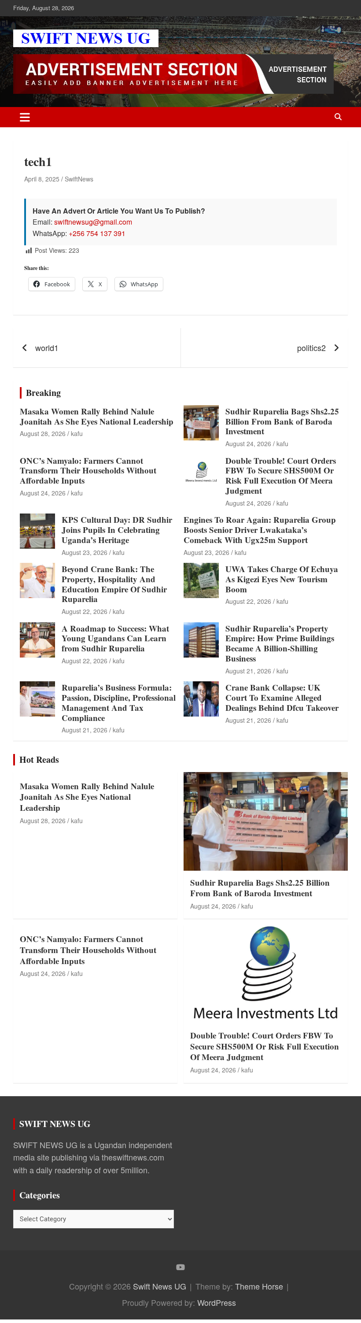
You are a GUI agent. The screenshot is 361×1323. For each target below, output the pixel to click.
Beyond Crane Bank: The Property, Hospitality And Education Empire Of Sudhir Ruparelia (114, 584)
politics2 (311, 347)
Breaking (43, 392)
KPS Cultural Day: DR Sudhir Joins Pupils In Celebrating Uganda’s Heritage (117, 530)
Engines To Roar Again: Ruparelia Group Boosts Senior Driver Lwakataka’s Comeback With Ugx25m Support (260, 530)
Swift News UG (159, 1286)
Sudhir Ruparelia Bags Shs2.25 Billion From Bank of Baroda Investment (282, 421)
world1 (47, 347)
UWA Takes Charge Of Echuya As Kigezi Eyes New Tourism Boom (281, 579)
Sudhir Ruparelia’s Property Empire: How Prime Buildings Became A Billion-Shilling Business (279, 643)
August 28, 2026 (43, 433)
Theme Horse (259, 1286)
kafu (77, 433)
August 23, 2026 (84, 552)
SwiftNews (79, 178)
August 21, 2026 (248, 670)
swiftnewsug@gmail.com (93, 222)
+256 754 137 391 (97, 233)
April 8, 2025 (41, 178)
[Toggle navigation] (25, 117)
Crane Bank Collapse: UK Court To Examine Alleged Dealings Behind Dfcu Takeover (282, 697)
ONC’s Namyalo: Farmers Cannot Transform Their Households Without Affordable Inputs (88, 471)
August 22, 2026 (84, 611)
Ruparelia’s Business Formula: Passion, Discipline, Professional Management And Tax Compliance (119, 702)
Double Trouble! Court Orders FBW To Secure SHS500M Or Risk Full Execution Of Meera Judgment (280, 475)
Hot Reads (39, 759)
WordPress (216, 1302)
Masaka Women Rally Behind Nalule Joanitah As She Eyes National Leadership (96, 416)
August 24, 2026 (248, 443)
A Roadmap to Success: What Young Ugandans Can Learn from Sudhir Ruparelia (115, 638)
